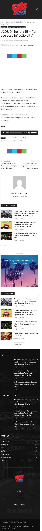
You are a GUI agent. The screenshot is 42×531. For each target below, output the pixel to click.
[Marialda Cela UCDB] (2, 45)
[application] (19, 133)
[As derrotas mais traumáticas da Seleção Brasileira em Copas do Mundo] (6, 236)
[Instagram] (25, 511)
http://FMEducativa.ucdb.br (19, 196)
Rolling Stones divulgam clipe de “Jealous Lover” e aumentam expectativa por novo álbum (25, 224)
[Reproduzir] (3, 133)
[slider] (34, 132)
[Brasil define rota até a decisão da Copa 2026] (6, 336)
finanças (17, 138)
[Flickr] (19, 511)
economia (10, 138)
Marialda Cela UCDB (11, 45)
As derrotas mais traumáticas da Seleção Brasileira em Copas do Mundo (25, 235)
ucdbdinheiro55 (17, 141)
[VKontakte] (30, 511)
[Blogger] (9, 511)
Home (2, 22)
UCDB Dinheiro (21, 27)
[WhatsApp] (24, 56)
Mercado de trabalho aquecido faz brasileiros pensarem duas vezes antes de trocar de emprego (26, 213)
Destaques (9, 22)
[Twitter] (14, 56)
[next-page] (5, 244)
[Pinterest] (19, 56)
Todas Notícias (11, 27)
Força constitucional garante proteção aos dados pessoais (30, 166)
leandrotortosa (5, 141)
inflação (24, 138)
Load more (18, 344)
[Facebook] (9, 56)
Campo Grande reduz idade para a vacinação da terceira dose (9, 166)
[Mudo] (29, 133)
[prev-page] (2, 244)
